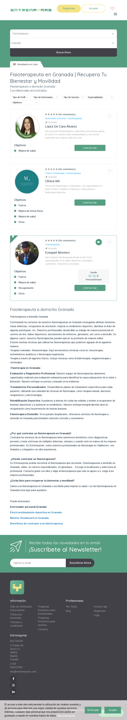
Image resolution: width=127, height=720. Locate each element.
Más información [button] (66, 715)
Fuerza (22, 205)
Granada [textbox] (16, 43)
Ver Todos (71, 606)
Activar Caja (100, 606)
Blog (68, 611)
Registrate (99, 611)
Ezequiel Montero (57, 252)
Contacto (43, 629)
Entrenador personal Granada (28, 507)
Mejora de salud (27, 150)
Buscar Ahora (63, 52)
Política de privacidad (16, 616)
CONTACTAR (90, 148)
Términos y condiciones (16, 624)
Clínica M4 (52, 181)
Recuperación (25, 288)
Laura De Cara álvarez (61, 126)
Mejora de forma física (30, 211)
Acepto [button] (113, 710)
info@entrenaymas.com (23, 671)
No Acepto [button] (93, 710)
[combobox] (63, 43)
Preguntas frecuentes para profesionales (46, 610)
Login (97, 615)
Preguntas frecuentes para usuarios (46, 621)
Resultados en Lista (27, 64)
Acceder (93, 8)
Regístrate (69, 8)
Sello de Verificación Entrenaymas (21, 608)
